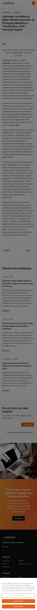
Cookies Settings (18, 595)
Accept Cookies (18, 606)
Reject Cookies (18, 601)
